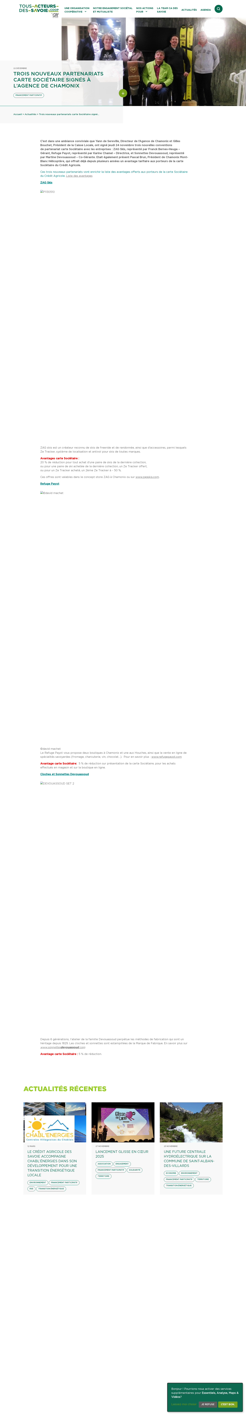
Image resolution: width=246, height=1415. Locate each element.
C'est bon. (228, 1404)
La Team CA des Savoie (167, 10)
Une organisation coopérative (76, 10)
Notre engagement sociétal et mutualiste (113, 10)
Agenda (205, 10)
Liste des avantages (79, 176)
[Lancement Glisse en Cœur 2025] (123, 1122)
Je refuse (207, 1404)
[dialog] (205, 1397)
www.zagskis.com (147, 477)
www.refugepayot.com (166, 757)
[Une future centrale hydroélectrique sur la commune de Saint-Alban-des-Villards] (191, 1122)
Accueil (17, 114)
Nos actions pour (144, 10)
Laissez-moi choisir (184, 1404)
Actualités (189, 10)
